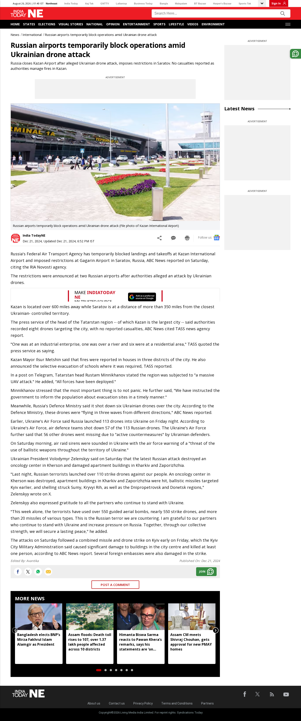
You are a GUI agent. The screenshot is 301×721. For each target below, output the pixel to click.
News (15, 34)
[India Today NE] (27, 13)
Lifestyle (176, 24)
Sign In (276, 3)
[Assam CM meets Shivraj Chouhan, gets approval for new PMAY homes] (192, 616)
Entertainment (136, 24)
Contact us (117, 703)
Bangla (164, 3)
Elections (46, 24)
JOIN (202, 571)
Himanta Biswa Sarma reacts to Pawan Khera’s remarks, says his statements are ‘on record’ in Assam (140, 642)
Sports (159, 24)
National (94, 24)
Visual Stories (71, 24)
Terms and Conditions (177, 703)
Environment (213, 24)
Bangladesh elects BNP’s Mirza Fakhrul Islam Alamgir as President (38, 639)
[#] (38, 572)
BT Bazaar (200, 3)
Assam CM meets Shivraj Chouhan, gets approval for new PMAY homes (191, 642)
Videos (192, 24)
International (32, 34)
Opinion (113, 24)
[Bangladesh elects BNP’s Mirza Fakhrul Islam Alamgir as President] (39, 616)
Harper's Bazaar (222, 3)
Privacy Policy (143, 703)
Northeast (51, 3)
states (29, 24)
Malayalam (181, 3)
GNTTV (104, 3)
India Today (71, 3)
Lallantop (121, 3)
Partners (207, 703)
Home (15, 24)
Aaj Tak (89, 3)
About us (93, 703)
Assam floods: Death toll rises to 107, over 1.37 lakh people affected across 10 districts (89, 642)
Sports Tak (245, 3)
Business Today (143, 3)
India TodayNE (34, 235)
